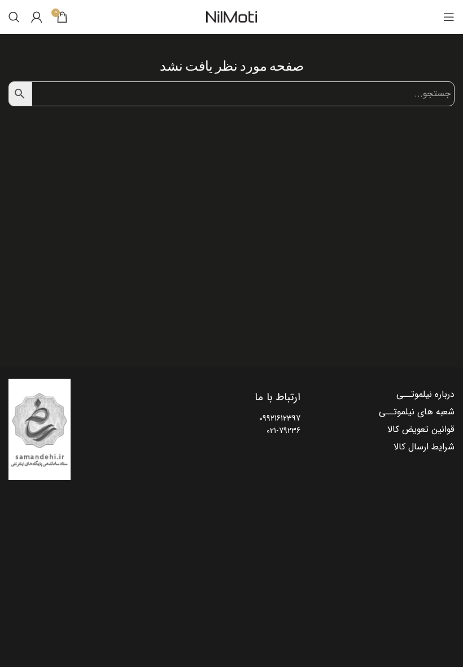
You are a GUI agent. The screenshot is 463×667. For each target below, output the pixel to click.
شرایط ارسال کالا (424, 447)
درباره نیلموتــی (425, 394)
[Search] (14, 17)
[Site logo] (231, 17)
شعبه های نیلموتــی (417, 412)
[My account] (36, 17)
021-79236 (283, 431)
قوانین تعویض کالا (421, 429)
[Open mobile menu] (449, 17)
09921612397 (279, 418)
